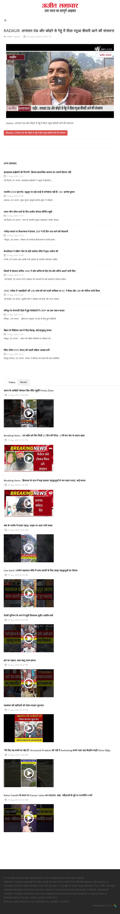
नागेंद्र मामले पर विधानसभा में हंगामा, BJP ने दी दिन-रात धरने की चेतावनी (36, 231)
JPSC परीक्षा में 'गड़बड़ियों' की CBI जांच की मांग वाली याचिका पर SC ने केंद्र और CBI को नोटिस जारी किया (52, 291)
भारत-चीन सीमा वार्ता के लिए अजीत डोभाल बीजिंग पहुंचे (28, 212)
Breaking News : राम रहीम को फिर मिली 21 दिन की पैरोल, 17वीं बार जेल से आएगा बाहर (44, 435)
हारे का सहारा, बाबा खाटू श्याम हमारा (20, 660)
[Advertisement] (27, 854)
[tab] (12, 382)
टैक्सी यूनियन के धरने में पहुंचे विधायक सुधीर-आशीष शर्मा (28, 615)
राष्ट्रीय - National (13, 37)
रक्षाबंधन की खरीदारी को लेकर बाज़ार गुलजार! (24, 705)
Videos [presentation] (12, 382)
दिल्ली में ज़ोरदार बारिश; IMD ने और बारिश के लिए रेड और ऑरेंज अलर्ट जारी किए (39, 271)
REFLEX (109, 906)
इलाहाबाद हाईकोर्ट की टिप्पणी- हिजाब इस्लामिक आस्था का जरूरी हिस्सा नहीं (37, 172)
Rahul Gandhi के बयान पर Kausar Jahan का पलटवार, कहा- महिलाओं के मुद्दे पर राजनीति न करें (48, 795)
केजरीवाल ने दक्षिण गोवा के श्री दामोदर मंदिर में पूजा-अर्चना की (31, 251)
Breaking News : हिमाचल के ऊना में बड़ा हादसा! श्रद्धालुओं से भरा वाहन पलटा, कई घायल (44, 480)
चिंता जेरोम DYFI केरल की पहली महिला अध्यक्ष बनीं (27, 350)
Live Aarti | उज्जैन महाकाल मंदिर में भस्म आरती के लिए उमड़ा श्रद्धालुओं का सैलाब (40, 570)
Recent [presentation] (23, 382)
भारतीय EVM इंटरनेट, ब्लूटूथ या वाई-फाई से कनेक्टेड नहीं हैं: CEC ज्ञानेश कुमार (39, 192)
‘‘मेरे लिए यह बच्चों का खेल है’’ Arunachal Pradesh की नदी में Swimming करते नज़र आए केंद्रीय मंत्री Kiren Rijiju (57, 750)
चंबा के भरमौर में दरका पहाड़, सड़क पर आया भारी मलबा (28, 525)
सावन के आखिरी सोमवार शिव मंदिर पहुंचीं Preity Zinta (28, 390)
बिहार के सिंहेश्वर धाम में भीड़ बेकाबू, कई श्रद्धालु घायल (28, 330)
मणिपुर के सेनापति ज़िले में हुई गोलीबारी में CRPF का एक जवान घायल (34, 310)
